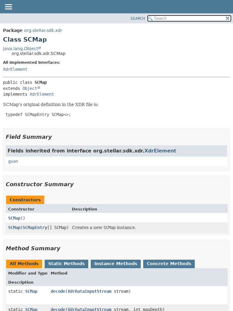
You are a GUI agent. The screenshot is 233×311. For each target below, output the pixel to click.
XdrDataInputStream (89, 291)
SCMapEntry (35, 227)
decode (58, 291)
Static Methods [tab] (66, 263)
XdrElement (15, 69)
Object (29, 88)
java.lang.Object (20, 48)
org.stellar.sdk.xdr (43, 30)
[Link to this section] (56, 137)
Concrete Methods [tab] (169, 263)
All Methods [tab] (24, 263)
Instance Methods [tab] (115, 263)
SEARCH (137, 18)
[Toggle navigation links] (8, 7)
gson (13, 161)
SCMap (14, 218)
